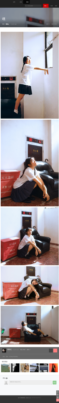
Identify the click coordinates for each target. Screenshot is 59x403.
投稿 (45, 6)
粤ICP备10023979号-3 (36, 397)
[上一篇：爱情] (5, 203)
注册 (51, 6)
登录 (56, 6)
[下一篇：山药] (53, 203)
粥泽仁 (9, 349)
